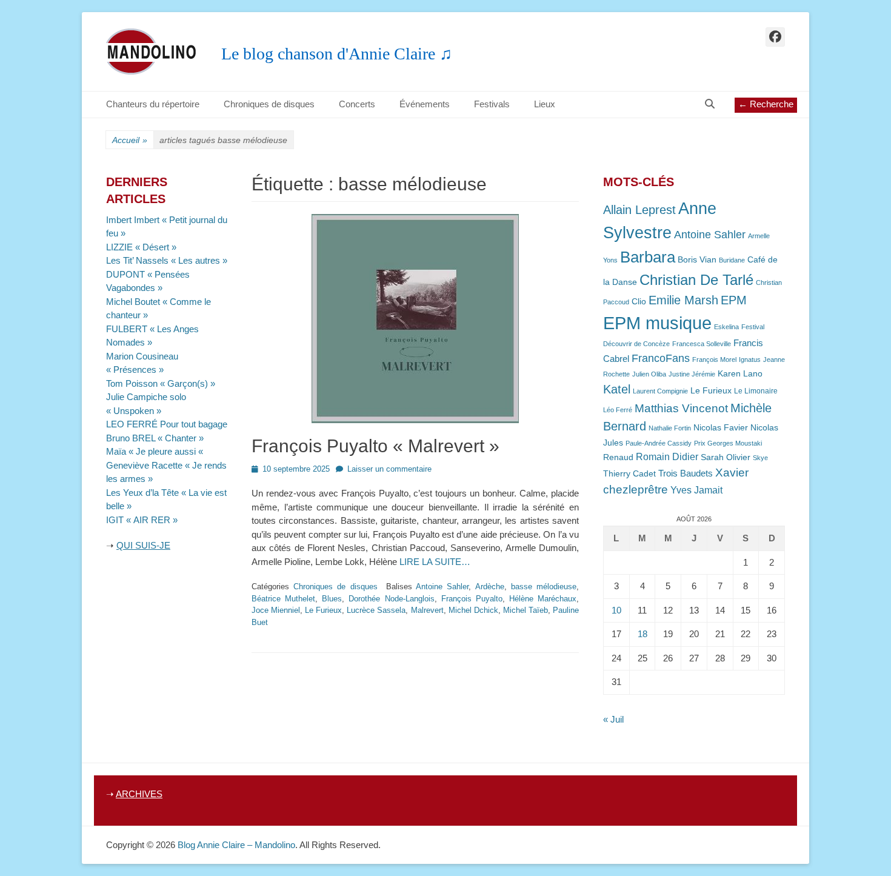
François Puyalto (471, 598)
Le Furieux (323, 610)
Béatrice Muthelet (283, 598)
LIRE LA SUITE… (434, 562)
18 (642, 634)
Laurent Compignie (660, 391)
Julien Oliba (649, 374)
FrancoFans (661, 358)
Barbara (647, 257)
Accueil (129, 140)
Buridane (732, 260)
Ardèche (489, 586)
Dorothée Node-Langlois (391, 598)
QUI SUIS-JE (143, 545)
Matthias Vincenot (681, 408)
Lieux (544, 104)
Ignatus (750, 359)
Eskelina (726, 326)
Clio (639, 301)
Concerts (357, 104)
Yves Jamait (696, 490)
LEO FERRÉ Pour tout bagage (166, 424)
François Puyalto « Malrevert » (375, 446)
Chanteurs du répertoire (152, 104)
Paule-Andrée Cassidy (659, 443)
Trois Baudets (685, 473)
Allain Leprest (639, 209)
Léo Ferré (617, 409)
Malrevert (427, 610)
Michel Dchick (473, 610)
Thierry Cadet (629, 473)
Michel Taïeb (525, 610)
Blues (332, 598)
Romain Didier (667, 457)
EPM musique (657, 323)
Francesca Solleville (701, 343)
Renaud (618, 457)
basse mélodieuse (543, 586)
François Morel (714, 359)
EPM (734, 300)
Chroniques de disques (269, 104)
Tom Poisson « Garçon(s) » (160, 383)
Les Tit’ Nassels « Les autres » (166, 260)
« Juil (613, 719)
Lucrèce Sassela (376, 610)
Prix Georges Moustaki (728, 443)
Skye (760, 457)
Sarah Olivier (725, 457)
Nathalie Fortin (670, 428)
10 (616, 610)
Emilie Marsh (683, 300)
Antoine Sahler (442, 586)
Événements (424, 104)
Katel (616, 389)
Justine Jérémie (692, 374)
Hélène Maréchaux (542, 598)
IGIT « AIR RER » (142, 520)
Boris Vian (697, 259)
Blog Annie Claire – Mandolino (236, 845)
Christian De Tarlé (696, 280)
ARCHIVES (139, 794)
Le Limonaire (756, 391)
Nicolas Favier (720, 427)
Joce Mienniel (276, 610)
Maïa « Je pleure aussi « (155, 451)
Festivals (492, 104)
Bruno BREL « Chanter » (155, 438)
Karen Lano (740, 373)
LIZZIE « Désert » (141, 247)
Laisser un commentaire (389, 468)
